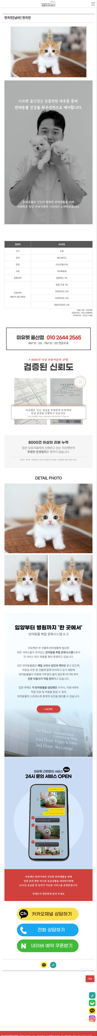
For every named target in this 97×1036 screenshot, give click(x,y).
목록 (90, 979)
